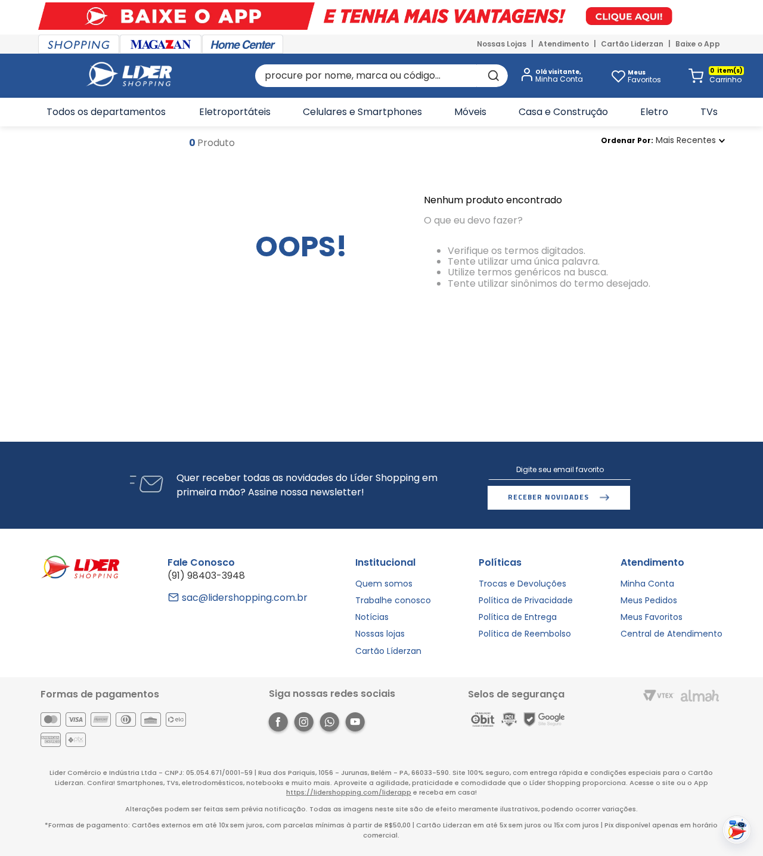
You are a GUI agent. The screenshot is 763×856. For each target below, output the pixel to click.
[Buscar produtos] (492, 75)
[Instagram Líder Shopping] (304, 724)
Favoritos (644, 76)
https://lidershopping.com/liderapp (348, 792)
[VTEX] (658, 696)
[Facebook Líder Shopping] (278, 724)
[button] (549, 76)
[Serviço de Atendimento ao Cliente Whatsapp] (329, 724)
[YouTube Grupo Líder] (355, 724)
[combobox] (381, 75)
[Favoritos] (618, 75)
